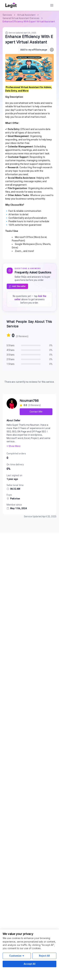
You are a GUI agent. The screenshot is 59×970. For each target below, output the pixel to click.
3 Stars (10, 354)
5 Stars (10, 345)
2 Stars (10, 359)
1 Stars (10, 364)
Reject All (44, 955)
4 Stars (10, 350)
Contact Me (36, 411)
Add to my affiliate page (33, 49)
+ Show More (13, 446)
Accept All (29, 963)
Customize (15, 955)
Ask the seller (19, 286)
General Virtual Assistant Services (21, 18)
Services (7, 15)
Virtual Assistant (26, 15)
